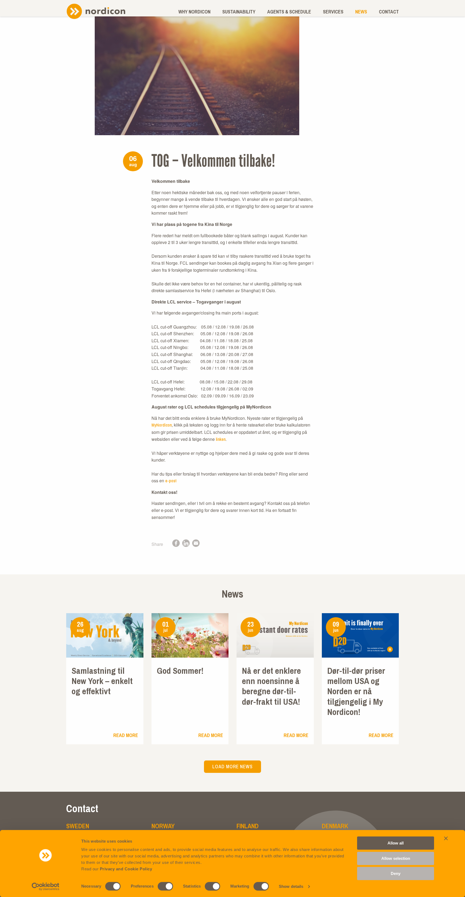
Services (333, 11)
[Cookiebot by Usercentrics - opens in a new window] (45, 886)
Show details (291, 886)
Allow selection (395, 858)
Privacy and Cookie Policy (126, 869)
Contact (389, 11)
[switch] (165, 886)
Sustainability (238, 11)
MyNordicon (162, 425)
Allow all (396, 843)
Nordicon (95, 11)
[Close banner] (446, 838)
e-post (171, 481)
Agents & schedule (289, 11)
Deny (395, 873)
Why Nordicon (194, 11)
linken (221, 439)
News (361, 11)
